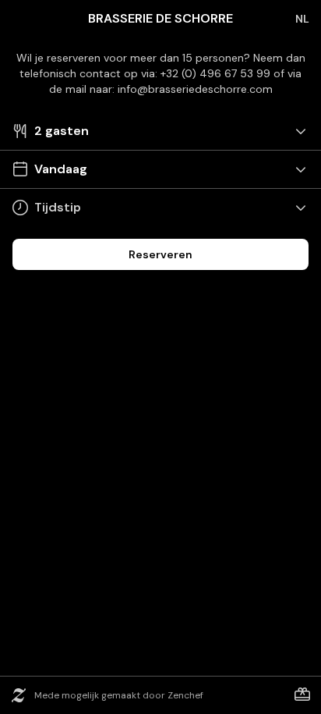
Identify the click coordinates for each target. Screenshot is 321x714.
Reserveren (160, 254)
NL (302, 19)
